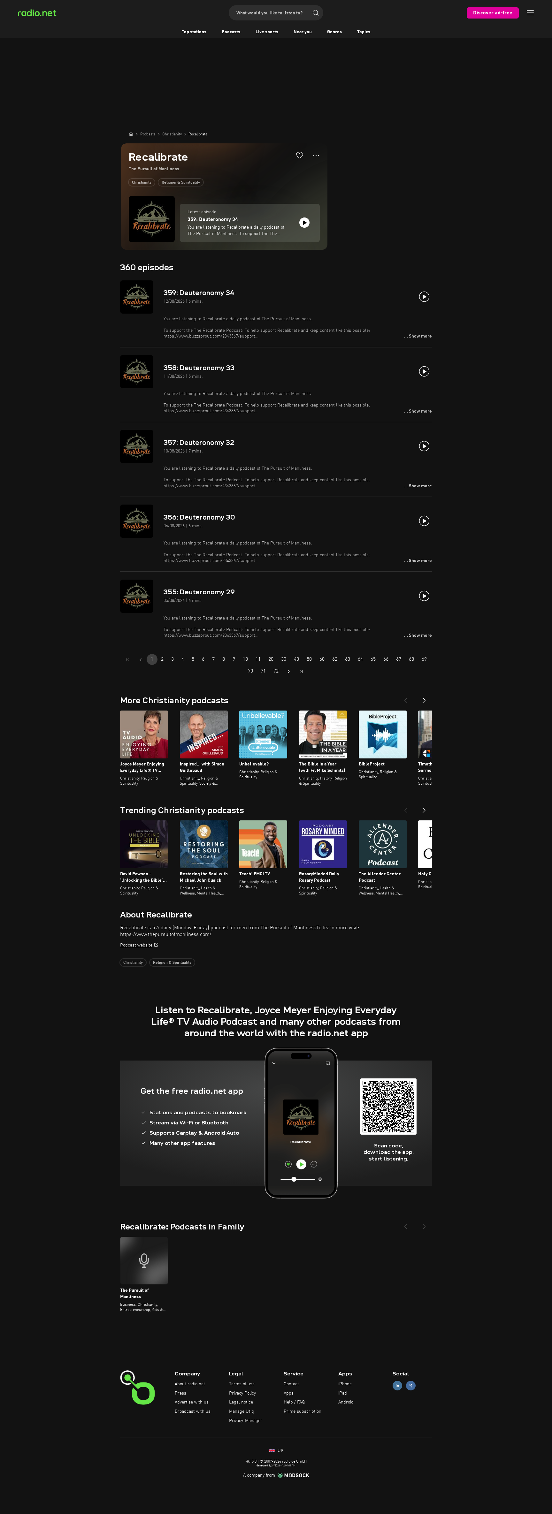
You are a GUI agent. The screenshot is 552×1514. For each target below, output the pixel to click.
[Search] (315, 13)
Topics (363, 32)
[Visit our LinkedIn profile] (397, 1385)
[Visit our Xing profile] (410, 1385)
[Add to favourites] (300, 155)
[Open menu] (530, 13)
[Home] (131, 134)
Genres (334, 32)
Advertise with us (192, 1402)
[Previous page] (140, 660)
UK (280, 1451)
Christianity (141, 183)
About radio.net (190, 1384)
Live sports (267, 32)
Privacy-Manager (245, 1421)
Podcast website (136, 945)
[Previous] (405, 697)
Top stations (194, 32)
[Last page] (301, 671)
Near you (303, 32)
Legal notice (241, 1402)
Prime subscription (302, 1411)
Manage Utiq (241, 1411)
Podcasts (231, 32)
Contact (291, 1384)
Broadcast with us (193, 1411)
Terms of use (242, 1384)
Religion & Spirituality (181, 183)
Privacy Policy (242, 1393)
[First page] (128, 660)
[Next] (424, 697)
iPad (342, 1393)
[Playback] (304, 222)
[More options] (316, 155)
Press (180, 1393)
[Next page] (289, 671)
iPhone (345, 1384)
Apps (289, 1393)
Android (346, 1402)
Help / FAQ (294, 1402)
